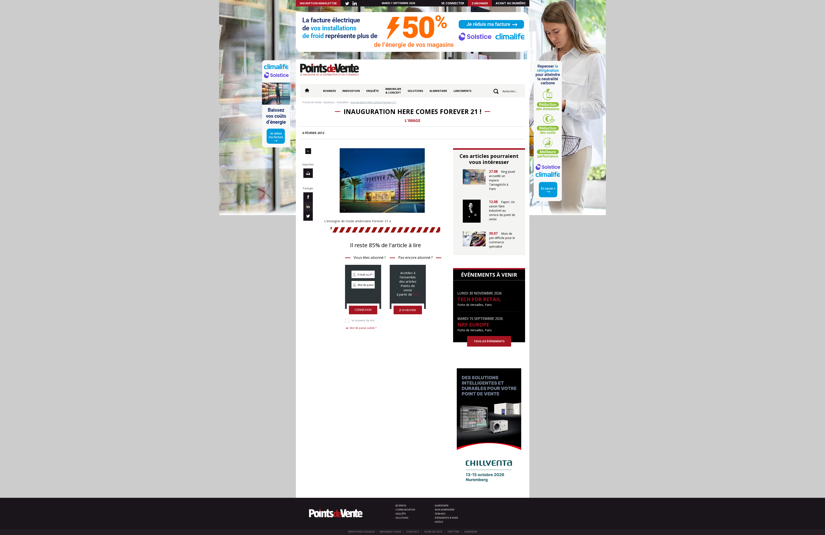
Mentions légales (361, 531)
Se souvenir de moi (363, 320)
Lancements (462, 91)
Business (329, 91)
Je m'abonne (407, 310)
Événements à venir (446, 517)
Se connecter (452, 3)
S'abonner (480, 3)
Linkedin (470, 531)
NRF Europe (473, 324)
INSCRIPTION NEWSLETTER (318, 3)
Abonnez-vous (390, 531)
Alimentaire (438, 91)
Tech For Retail (479, 299)
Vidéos (439, 521)
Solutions (415, 91)
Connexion (363, 309)
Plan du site (433, 531)
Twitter (453, 531)
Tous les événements (489, 341)
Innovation (351, 91)
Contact (412, 531)
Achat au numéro (511, 3)
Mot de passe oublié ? (363, 328)
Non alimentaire (445, 509)
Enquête (372, 91)
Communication (405, 509)
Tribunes (440, 513)
